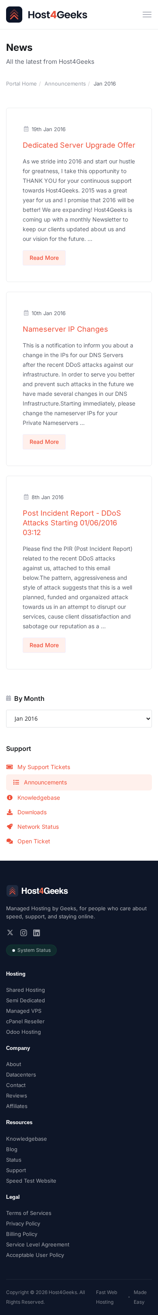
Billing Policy (21, 1234)
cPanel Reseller (25, 1021)
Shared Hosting (25, 990)
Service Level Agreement (37, 1244)
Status (13, 1159)
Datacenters (21, 1074)
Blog (11, 1149)
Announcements (65, 83)
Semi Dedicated (25, 1000)
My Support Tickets (43, 766)
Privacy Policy (23, 1223)
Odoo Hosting (23, 1032)
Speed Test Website (31, 1180)
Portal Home (21, 83)
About (13, 1064)
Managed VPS (23, 1011)
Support (16, 1170)
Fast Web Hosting (106, 1297)
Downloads (32, 812)
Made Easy (140, 1297)
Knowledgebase (38, 797)
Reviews (16, 1095)
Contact (16, 1085)
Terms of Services (28, 1213)
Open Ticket (33, 841)
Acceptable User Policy (35, 1255)
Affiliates (17, 1106)
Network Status (38, 826)
